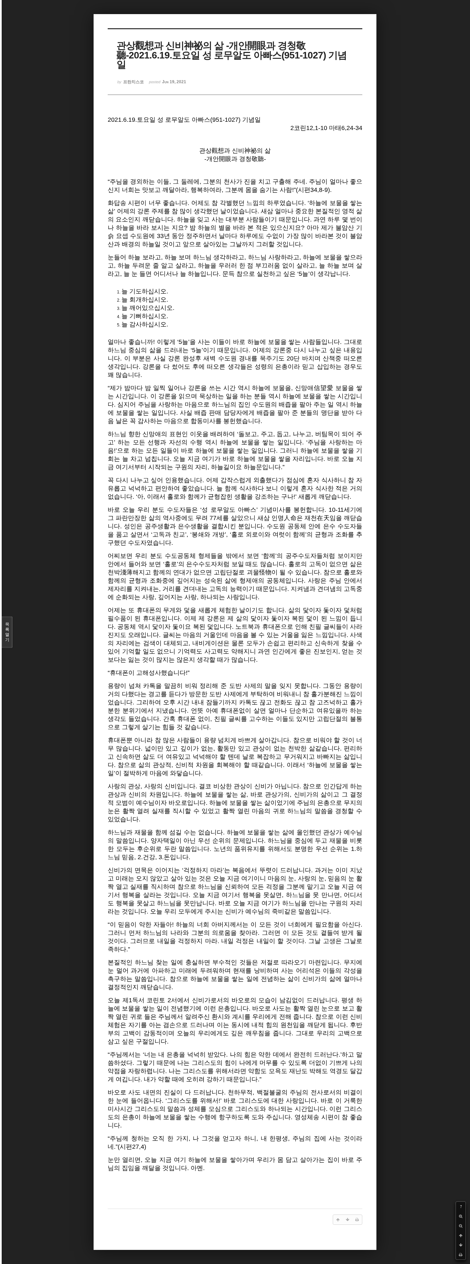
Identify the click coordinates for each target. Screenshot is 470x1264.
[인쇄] (461, 1255)
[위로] (461, 1235)
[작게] (461, 1226)
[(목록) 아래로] (461, 1245)
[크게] (461, 1216)
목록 (7, 632)
